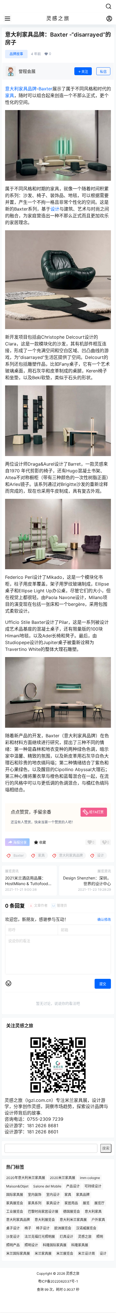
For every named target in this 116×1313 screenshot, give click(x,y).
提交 (102, 984)
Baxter (45, 88)
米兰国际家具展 (18, 1253)
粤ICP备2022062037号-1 (58, 1281)
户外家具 (98, 1220)
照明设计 (31, 1245)
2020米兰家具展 (62, 1178)
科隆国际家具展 (54, 1245)
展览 (86, 1203)
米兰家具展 (43, 1253)
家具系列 (34, 1203)
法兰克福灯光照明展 (39, 1236)
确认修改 (104, 919)
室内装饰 (34, 1195)
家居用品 (71, 1203)
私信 (103, 72)
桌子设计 (13, 1228)
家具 (9, 95)
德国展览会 (71, 1211)
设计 (54, 209)
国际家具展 (14, 1195)
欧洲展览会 (62, 1228)
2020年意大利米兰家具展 (25, 1178)
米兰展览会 (64, 1253)
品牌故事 (16, 54)
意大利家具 (93, 1211)
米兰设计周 (86, 1253)
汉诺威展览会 (86, 1228)
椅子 (27, 1228)
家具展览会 (14, 1203)
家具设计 (53, 1203)
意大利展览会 (45, 1220)
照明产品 (13, 1245)
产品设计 (73, 1186)
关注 (84, 72)
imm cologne (90, 1178)
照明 (99, 1236)
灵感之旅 (85, 1236)
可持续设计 (92, 1186)
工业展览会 (14, 1211)
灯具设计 (66, 1236)
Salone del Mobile (47, 1186)
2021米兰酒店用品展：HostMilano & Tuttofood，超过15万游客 (28, 883)
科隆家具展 (79, 1245)
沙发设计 (13, 1236)
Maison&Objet (17, 1186)
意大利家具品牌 (21, 88)
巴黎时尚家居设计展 (43, 1211)
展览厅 (99, 1203)
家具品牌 (83, 1195)
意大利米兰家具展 (73, 1220)
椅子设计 (43, 1228)
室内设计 (53, 1195)
